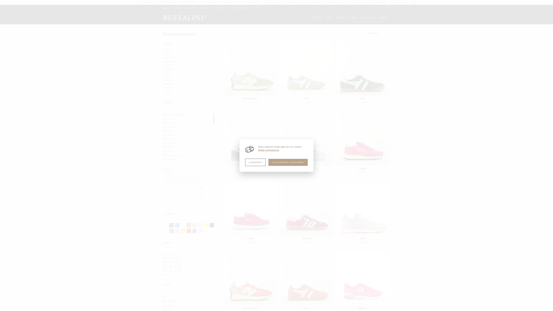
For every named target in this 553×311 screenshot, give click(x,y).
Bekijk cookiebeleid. (268, 150)
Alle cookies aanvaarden (288, 162)
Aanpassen (255, 162)
